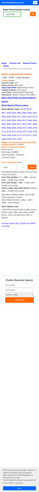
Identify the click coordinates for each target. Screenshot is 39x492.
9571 (19, 124)
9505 (14, 120)
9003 (14, 112)
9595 (14, 127)
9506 (19, 120)
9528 (30, 120)
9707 (24, 127)
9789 (9, 139)
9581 (30, 124)
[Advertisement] (19, 40)
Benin (6, 66)
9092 (4, 116)
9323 (30, 116)
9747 (14, 131)
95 (28, 109)
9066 (24, 112)
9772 (19, 135)
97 (31, 109)
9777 (30, 135)
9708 (30, 127)
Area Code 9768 (9, 87)
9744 (9, 131)
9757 (24, 131)
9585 (4, 127)
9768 (9, 135)
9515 (24, 120)
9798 (19, 139)
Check (32, 167)
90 (22, 109)
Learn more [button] (19, 483)
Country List (14, 63)
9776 (24, 135)
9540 (35, 120)
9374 (4, 120)
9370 (35, 116)
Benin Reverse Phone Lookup (15, 105)
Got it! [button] (19, 488)
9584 (35, 124)
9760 (35, 131)
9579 (24, 124)
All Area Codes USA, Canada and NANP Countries (18, 224)
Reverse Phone (30, 63)
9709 (35, 127)
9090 (30, 112)
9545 (9, 124)
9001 (4, 112)
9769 (14, 135)
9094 (14, 116)
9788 (4, 139)
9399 (9, 120)
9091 (35, 112)
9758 (30, 131)
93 (25, 109)
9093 (9, 116)
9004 (19, 112)
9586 (9, 127)
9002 (9, 112)
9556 (14, 124)
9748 (19, 131)
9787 (35, 135)
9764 (4, 135)
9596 (19, 127)
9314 (19, 116)
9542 (4, 124)
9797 (14, 139)
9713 (4, 131)
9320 (24, 116)
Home (4, 63)
